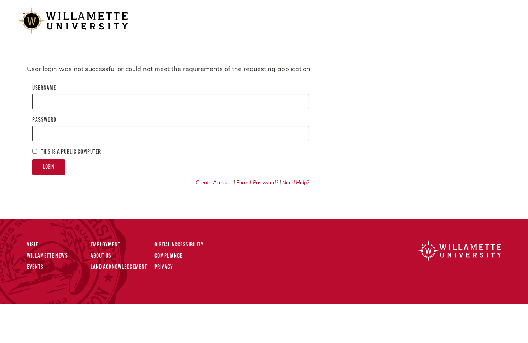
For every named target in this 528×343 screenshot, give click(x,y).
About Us (101, 256)
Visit (32, 245)
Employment (105, 245)
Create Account (214, 183)
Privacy (163, 267)
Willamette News (47, 256)
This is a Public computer (70, 152)
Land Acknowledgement (119, 267)
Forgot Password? (257, 183)
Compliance (168, 256)
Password (44, 120)
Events (35, 267)
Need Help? (295, 183)
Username (44, 88)
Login (48, 167)
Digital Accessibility (179, 245)
